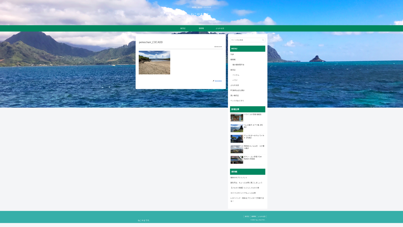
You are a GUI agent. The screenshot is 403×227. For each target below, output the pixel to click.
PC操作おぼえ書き (237, 90)
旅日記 (233, 70)
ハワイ (235, 80)
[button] (263, 40)
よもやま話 (234, 85)
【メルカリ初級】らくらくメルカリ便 (244, 188)
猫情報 (233, 59)
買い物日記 (234, 95)
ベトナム (236, 75)
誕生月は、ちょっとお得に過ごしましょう (246, 182)
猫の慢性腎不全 (238, 65)
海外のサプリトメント (238, 177)
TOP (232, 54)
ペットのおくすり (237, 101)
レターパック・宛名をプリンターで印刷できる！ (247, 199)
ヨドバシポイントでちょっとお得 (243, 193)
